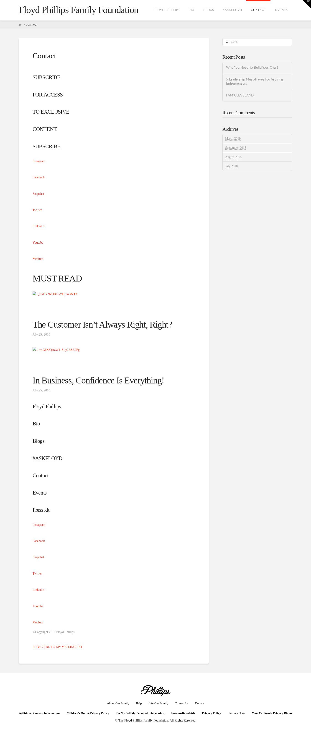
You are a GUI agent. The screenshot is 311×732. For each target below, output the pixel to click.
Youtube (38, 242)
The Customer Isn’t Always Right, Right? (102, 324)
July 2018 (231, 166)
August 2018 (233, 157)
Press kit (41, 510)
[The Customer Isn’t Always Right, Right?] (55, 294)
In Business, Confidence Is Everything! (98, 380)
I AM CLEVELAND (240, 95)
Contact (40, 475)
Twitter (37, 210)
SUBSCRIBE (46, 146)
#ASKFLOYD (47, 458)
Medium (38, 258)
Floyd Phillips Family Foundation (78, 10)
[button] (306, 4)
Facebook (39, 177)
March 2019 (233, 138)
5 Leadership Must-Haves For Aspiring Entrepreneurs (254, 82)
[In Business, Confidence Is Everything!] (56, 349)
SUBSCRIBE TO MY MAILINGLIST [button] (58, 647)
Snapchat (38, 193)
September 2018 (235, 147)
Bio (36, 424)
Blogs (38, 441)
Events (39, 493)
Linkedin (38, 226)
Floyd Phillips (47, 406)
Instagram (39, 161)
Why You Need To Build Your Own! (252, 67)
